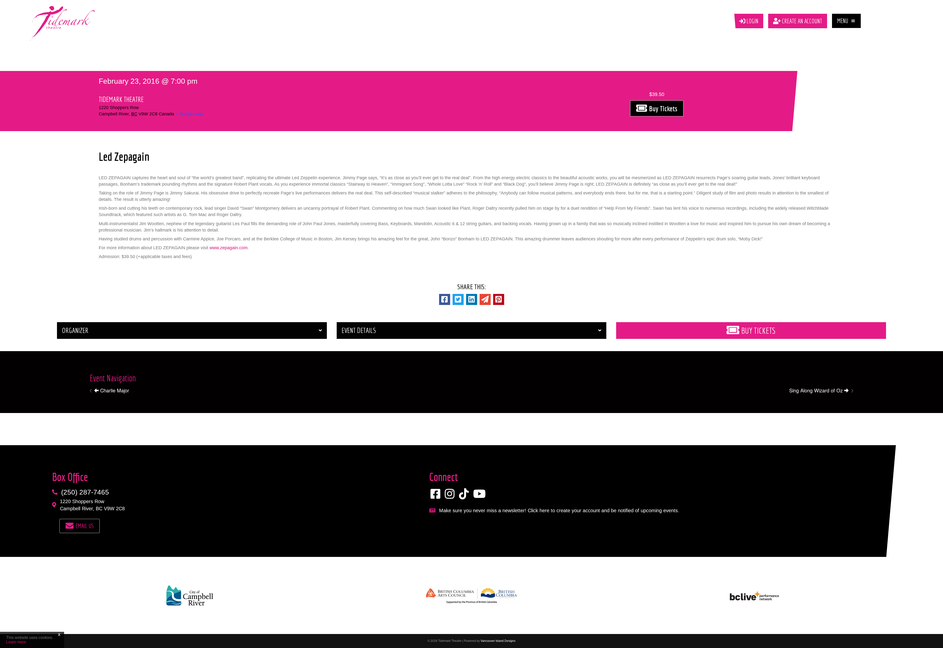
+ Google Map (189, 113)
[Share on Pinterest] (498, 299)
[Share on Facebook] (444, 299)
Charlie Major (114, 390)
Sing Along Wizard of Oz (816, 390)
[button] (846, 21)
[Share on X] (458, 299)
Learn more (16, 642)
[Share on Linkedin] (471, 299)
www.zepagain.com (228, 247)
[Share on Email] (485, 299)
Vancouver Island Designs (498, 641)
